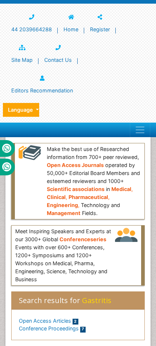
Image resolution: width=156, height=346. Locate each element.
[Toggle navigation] (140, 130)
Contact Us (58, 60)
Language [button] (21, 110)
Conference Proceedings (51, 328)
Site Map (22, 60)
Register (100, 29)
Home (70, 29)
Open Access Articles (48, 321)
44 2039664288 (31, 29)
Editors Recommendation (42, 90)
